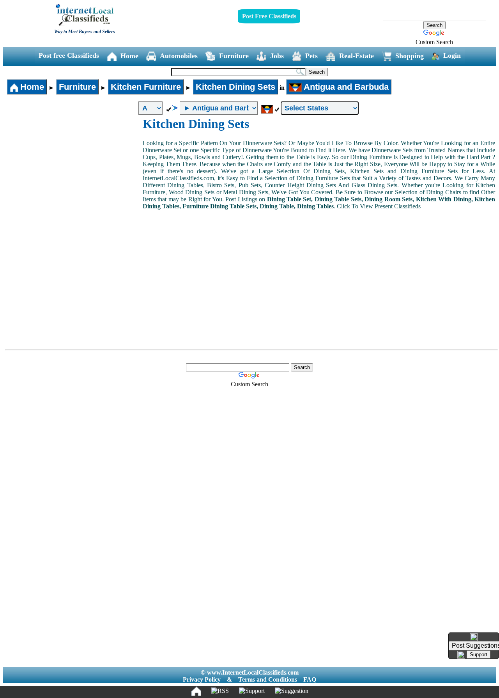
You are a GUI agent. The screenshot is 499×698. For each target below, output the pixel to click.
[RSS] (220, 690)
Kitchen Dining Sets (235, 87)
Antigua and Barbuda (345, 87)
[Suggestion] (291, 690)
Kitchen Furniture (146, 87)
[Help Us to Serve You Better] (474, 637)
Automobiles (179, 56)
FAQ (309, 679)
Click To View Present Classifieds (379, 206)
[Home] (196, 691)
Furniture (234, 56)
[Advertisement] (73, 175)
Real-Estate (356, 56)
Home (129, 56)
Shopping (409, 56)
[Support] (252, 690)
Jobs (277, 56)
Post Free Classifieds (269, 16)
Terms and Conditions (267, 679)
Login (452, 55)
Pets (311, 56)
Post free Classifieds (69, 55)
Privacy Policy (202, 679)
